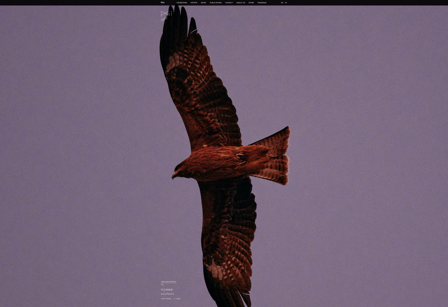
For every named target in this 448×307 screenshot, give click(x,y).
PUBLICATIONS (216, 3)
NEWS (203, 3)
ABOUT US (240, 3)
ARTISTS (194, 3)
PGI (162, 2)
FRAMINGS (262, 3)
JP (286, 3)
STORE (251, 3)
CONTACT (229, 3)
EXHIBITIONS (182, 3)
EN (282, 3)
